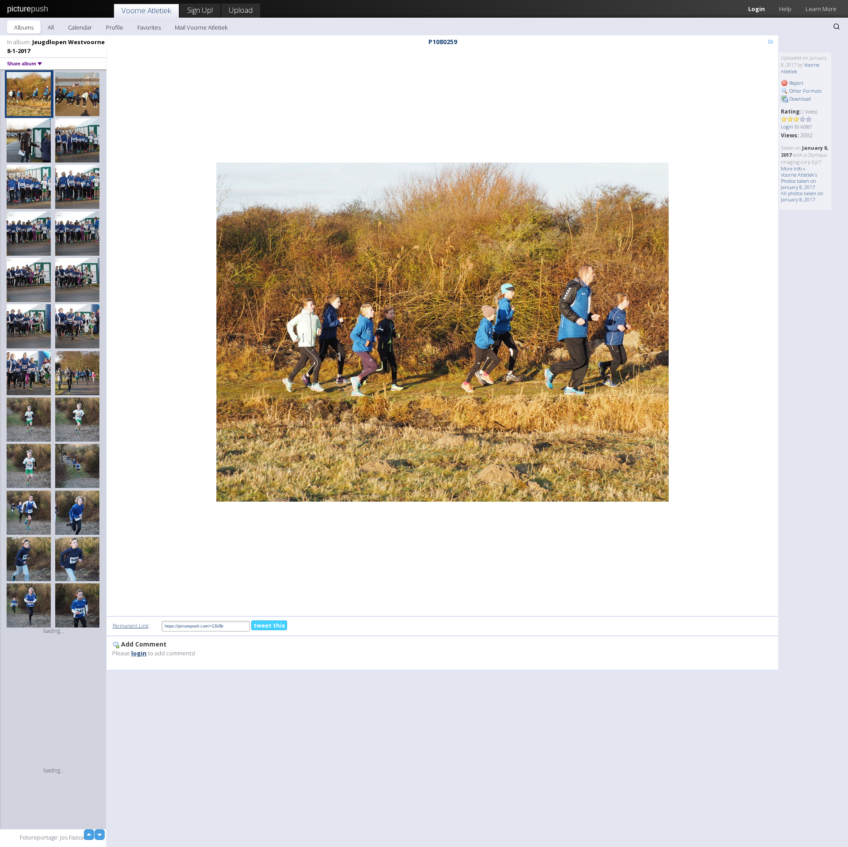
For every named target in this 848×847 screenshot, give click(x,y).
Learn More (821, 9)
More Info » (793, 168)
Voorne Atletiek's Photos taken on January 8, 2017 (799, 180)
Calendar (80, 27)
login (139, 653)
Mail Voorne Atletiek (201, 27)
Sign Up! (200, 10)
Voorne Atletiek (146, 10)
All (51, 27)
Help (785, 9)
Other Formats (805, 90)
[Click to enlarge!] (442, 332)
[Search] (836, 26)
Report (795, 82)
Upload (241, 10)
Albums (24, 27)
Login (756, 9)
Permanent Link (130, 625)
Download (799, 98)
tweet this (269, 625)
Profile (114, 27)
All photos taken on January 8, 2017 (802, 196)
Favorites (149, 27)
